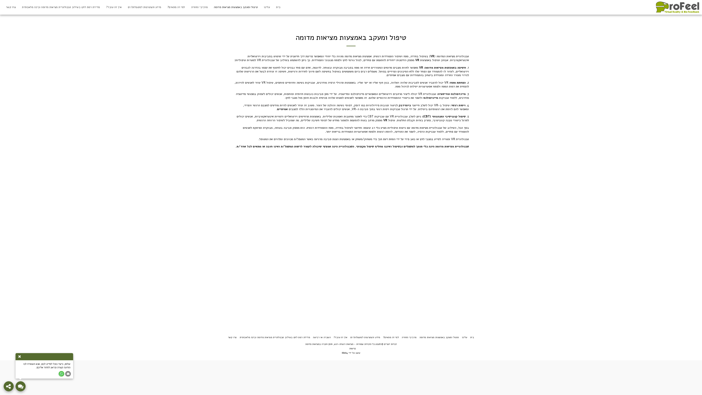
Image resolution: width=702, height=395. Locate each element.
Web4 (345, 353)
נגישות (352, 348)
